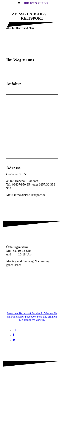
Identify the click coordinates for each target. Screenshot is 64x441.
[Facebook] (13, 334)
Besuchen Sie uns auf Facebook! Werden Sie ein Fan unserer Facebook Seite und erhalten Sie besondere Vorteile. (32, 316)
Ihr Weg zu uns (36, 3)
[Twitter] (14, 339)
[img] (32, 44)
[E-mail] (14, 329)
